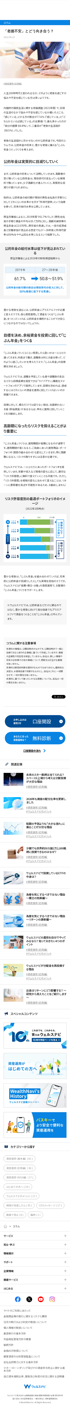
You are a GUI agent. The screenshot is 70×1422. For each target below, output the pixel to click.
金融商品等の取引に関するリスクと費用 (25, 1316)
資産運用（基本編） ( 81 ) (19, 1158)
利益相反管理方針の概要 (17, 1339)
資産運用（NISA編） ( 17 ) (19, 1177)
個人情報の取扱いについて (18, 1327)
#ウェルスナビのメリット (39, 811)
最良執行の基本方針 (15, 1333)
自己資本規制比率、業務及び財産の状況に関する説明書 (34, 1376)
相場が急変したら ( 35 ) (19, 1205)
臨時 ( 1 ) (35, 1215)
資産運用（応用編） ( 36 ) (19, 1168)
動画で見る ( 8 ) (14, 1215)
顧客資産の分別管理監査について (22, 1356)
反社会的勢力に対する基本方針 (21, 1362)
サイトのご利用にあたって (17, 1310)
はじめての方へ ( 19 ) (17, 1187)
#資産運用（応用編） (13, 83)
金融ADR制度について (16, 1350)
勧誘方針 (9, 1345)
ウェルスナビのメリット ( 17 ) (21, 1196)
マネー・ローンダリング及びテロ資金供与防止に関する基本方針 (34, 1369)
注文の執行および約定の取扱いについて (25, 1322)
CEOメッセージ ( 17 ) (50, 1205)
